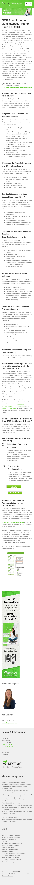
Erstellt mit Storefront (7, 876)
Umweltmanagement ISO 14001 (11, 837)
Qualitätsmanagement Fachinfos (11, 856)
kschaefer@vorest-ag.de (9, 723)
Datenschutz (5, 752)
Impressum (5, 754)
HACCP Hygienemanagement (10, 845)
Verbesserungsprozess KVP (10, 849)
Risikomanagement (7, 851)
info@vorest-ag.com (7, 746)
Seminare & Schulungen (9, 839)
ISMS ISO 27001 (6, 841)
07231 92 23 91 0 (7, 744)
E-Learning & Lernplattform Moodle (11, 860)
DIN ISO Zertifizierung (8, 847)
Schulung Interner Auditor (9, 408)
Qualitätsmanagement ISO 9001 (11, 835)
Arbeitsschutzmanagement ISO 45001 (12, 843)
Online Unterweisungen (8, 862)
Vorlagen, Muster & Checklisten (10, 858)
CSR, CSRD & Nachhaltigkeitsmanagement (14, 853)
